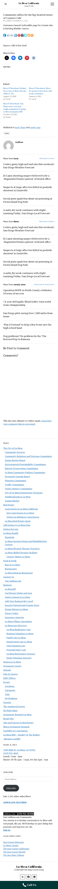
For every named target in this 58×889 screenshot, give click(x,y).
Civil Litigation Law (15, 645)
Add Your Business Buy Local (19, 601)
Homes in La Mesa (12, 661)
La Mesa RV (10, 589)
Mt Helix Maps (10, 710)
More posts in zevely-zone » (44, 284)
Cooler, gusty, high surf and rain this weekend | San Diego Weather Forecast (28, 165)
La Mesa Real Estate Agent (18, 521)
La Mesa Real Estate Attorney (20, 653)
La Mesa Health (10, 533)
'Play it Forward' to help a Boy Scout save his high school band (27, 326)
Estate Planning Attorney (19, 657)
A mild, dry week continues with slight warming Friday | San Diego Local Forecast (26, 211)
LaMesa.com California (15, 802)
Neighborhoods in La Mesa (17, 496)
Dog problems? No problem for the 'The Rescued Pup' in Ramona (24, 337)
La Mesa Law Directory (16, 625)
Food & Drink (9, 560)
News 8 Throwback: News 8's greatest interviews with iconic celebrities (40, 91)
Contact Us (8, 576)
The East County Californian (16, 848)
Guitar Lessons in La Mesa (17, 597)
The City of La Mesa (12, 448)
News (22, 127)
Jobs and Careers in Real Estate (18, 722)
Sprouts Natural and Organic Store (22, 605)
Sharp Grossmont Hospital (16, 726)
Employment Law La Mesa (19, 641)
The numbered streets (14, 706)
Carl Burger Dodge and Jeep (18, 593)
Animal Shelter (12, 500)
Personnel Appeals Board (17, 476)
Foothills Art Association (15, 730)
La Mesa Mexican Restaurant (19, 572)
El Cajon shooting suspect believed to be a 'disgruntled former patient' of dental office (27, 177)
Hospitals (9, 537)
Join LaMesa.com (13, 580)
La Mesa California (29, 3)
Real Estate (8, 504)
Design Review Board (15, 460)
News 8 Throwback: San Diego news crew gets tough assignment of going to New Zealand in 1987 (14, 107)
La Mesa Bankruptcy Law (18, 629)
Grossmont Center (12, 665)
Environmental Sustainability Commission (25, 464)
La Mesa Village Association (18, 621)
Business (7, 584)
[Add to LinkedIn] (15, 35)
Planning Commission (15, 480)
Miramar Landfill (11, 738)
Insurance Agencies (14, 617)
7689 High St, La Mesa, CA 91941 (19, 749)
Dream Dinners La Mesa (16, 609)
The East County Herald (14, 851)
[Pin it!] (19, 35)
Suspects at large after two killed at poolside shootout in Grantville (27, 188)
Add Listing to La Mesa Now (16, 525)
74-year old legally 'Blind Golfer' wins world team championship (27, 303)
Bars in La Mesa (12, 564)
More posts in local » (47, 158)
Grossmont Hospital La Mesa (17, 714)
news (7, 133)
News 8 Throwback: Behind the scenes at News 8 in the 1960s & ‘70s (14, 91)
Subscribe (11, 788)
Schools (7, 670)
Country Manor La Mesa (18, 556)
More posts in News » (47, 221)
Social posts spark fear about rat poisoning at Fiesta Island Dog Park (27, 200)
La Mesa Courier (10, 845)
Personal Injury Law (16, 649)
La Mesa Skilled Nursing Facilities (21, 552)
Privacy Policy (11, 613)
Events (6, 682)
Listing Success (10, 529)
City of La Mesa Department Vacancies (23, 492)
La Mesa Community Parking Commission (25, 472)
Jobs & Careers (10, 674)
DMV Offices (9, 678)
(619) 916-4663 (10, 753)
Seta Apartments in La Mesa (20, 512)
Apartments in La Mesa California (21, 508)
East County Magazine (13, 842)
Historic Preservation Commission (21, 468)
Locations (9, 686)
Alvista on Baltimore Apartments (22, 516)
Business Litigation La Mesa (19, 633)
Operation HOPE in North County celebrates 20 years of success (27, 292)
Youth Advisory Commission (18, 488)
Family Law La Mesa (16, 637)
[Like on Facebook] (10, 35)
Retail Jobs (8, 718)
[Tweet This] (25, 35)
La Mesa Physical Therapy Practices (22, 548)
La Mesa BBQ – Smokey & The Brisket (21, 734)
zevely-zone (35, 127)
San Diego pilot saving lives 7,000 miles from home (28, 314)
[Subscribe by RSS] (32, 35)
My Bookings (11, 698)
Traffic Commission (14, 484)
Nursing (7, 702)
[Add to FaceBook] (4, 35)
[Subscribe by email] (28, 35)
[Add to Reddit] (22, 35)
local (17, 127)
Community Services (15, 452)
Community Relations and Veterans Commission (28, 456)
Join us (6, 830)
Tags (7, 694)
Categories (10, 690)
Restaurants (11, 568)
